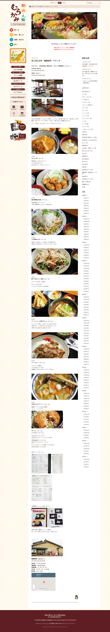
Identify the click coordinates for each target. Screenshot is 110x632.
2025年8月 (86, 226)
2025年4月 (86, 234)
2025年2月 (86, 236)
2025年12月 (86, 219)
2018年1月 (86, 408)
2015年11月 (86, 446)
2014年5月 (86, 466)
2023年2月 (86, 288)
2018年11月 (86, 396)
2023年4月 (86, 283)
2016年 (84, 427)
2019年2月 (86, 385)
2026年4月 (86, 205)
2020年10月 (86, 349)
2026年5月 (86, 203)
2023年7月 (86, 276)
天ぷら (85, 142)
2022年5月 (86, 307)
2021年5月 (86, 335)
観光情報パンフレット (18, 125)
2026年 (84, 195)
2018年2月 (86, 406)
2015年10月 (86, 448)
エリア (85, 107)
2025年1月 (86, 239)
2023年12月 (86, 263)
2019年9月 (86, 377)
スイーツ (85, 115)
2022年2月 (86, 312)
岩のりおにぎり (87, 150)
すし (84, 94)
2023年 (84, 260)
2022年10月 (86, 299)
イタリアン (86, 102)
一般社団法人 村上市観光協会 (54, 616)
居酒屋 (85, 145)
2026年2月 (86, 210)
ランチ (85, 124)
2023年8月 (86, 273)
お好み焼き (86, 91)
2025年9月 (86, 224)
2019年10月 (86, 375)
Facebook (14, 107)
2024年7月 (86, 250)
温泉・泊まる (18, 39)
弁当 (84, 153)
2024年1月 (86, 257)
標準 (59, 2)
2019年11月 (86, 372)
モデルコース (18, 85)
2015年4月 (86, 453)
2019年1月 (86, 387)
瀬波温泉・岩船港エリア (89, 173)
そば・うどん (86, 97)
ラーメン (85, 126)
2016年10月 (86, 432)
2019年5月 (86, 382)
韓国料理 (85, 184)
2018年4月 (86, 403)
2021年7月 (86, 330)
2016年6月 (86, 435)
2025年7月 (86, 229)
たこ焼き (85, 99)
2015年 (84, 440)
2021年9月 (86, 325)
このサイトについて (40, 623)
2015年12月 (86, 443)
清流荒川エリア (87, 169)
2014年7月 (86, 464)
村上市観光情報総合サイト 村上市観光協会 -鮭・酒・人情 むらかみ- (18, 14)
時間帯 (85, 156)
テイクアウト (87, 118)
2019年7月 (86, 380)
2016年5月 (86, 437)
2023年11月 (86, 265)
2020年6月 (86, 354)
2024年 (84, 242)
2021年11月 (86, 320)
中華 (84, 132)
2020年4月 (86, 356)
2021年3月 (86, 338)
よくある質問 (50, 623)
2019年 (84, 367)
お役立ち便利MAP (18, 97)
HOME (33, 6)
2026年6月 (86, 200)
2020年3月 (86, 359)
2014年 (84, 456)
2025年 (84, 216)
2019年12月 (86, 370)
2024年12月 (86, 245)
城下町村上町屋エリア (89, 137)
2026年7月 (86, 198)
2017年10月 (86, 414)
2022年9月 (86, 302)
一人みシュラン (87, 129)
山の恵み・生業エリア (89, 148)
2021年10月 (86, 323)
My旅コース (18, 80)
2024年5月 (86, 252)
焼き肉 (85, 176)
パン (84, 121)
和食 (84, 134)
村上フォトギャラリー (18, 137)
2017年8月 (86, 419)
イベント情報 (18, 74)
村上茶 (85, 164)
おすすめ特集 (18, 68)
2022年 (84, 294)
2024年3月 (86, 255)
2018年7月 (86, 401)
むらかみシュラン (48, 6)
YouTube (22, 107)
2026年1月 (86, 213)
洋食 (84, 167)
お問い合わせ (58, 623)
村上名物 (85, 159)
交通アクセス (18, 102)
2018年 (84, 390)
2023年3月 (86, 286)
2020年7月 (86, 351)
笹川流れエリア (87, 179)
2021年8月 (86, 328)
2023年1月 (86, 291)
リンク (73, 623)
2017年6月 (86, 422)
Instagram (22, 114)
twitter (14, 114)
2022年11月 (86, 297)
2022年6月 (86, 304)
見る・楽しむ (18, 35)
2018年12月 (86, 393)
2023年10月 (86, 268)
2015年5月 (86, 451)
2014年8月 (86, 461)
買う (18, 44)
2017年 (84, 411)
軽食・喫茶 (86, 181)
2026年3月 (86, 208)
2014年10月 (86, 459)
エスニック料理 (87, 105)
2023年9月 (86, 271)
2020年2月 (86, 361)
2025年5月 (86, 231)
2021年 (84, 317)
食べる (18, 30)
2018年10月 (86, 398)
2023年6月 (86, 278)
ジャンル (85, 113)
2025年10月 (86, 221)
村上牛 (85, 161)
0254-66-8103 (41, 565)
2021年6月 (86, 333)
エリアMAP (18, 91)
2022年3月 (86, 309)
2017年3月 (86, 424)
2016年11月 (86, 430)
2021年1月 (86, 343)
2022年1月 (86, 314)
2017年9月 (86, 416)
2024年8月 (86, 247)
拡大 (64, 2)
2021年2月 (86, 340)
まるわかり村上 (18, 55)
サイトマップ (66, 623)
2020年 (84, 346)
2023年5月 (86, 281)
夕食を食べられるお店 (89, 140)
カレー (85, 110)
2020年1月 (86, 364)
